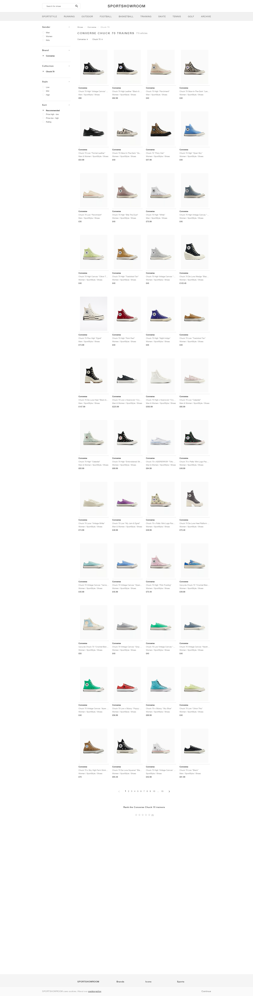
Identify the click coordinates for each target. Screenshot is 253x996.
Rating (48, 122)
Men (48, 32)
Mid (47, 91)
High (48, 95)
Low (47, 87)
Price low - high (52, 118)
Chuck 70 (50, 71)
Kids (48, 40)
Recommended (53, 110)
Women (49, 36)
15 (162, 791)
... (158, 791)
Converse (50, 56)
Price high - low (52, 114)
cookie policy (94, 991)
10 (154, 791)
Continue (206, 991)
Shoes (80, 27)
